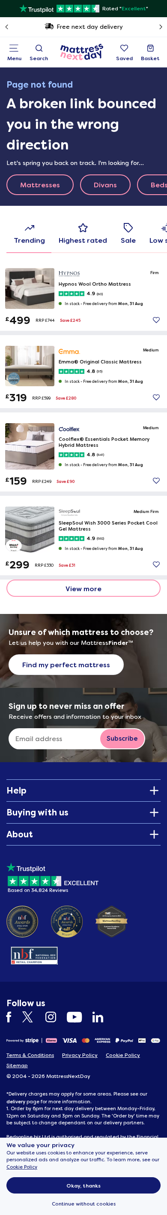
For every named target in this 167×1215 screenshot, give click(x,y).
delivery (15, 1102)
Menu (14, 58)
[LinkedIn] (102, 1017)
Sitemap (17, 1065)
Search (39, 58)
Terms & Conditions (30, 1055)
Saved (124, 58)
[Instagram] (55, 1017)
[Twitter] (32, 1017)
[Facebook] (13, 1017)
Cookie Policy (21, 1167)
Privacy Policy (80, 1055)
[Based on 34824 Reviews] (52, 876)
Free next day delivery (90, 26)
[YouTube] (78, 1017)
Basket (150, 58)
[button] (156, 320)
